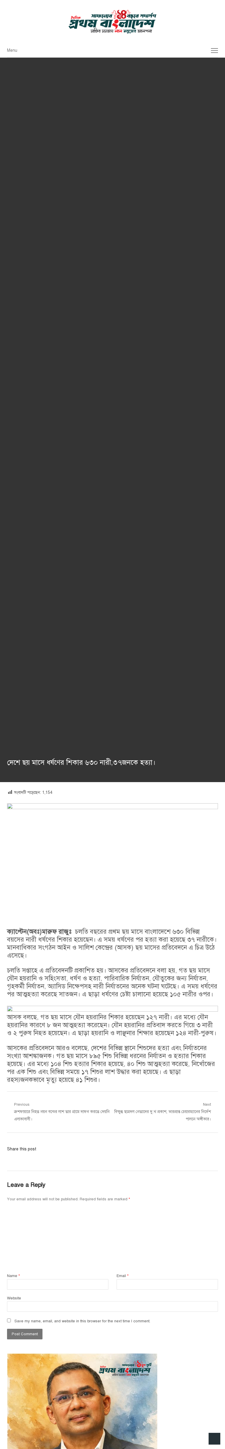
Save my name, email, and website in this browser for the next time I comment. (82, 1321)
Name (13, 1276)
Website (14, 1298)
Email (123, 1276)
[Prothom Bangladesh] (112, 21)
